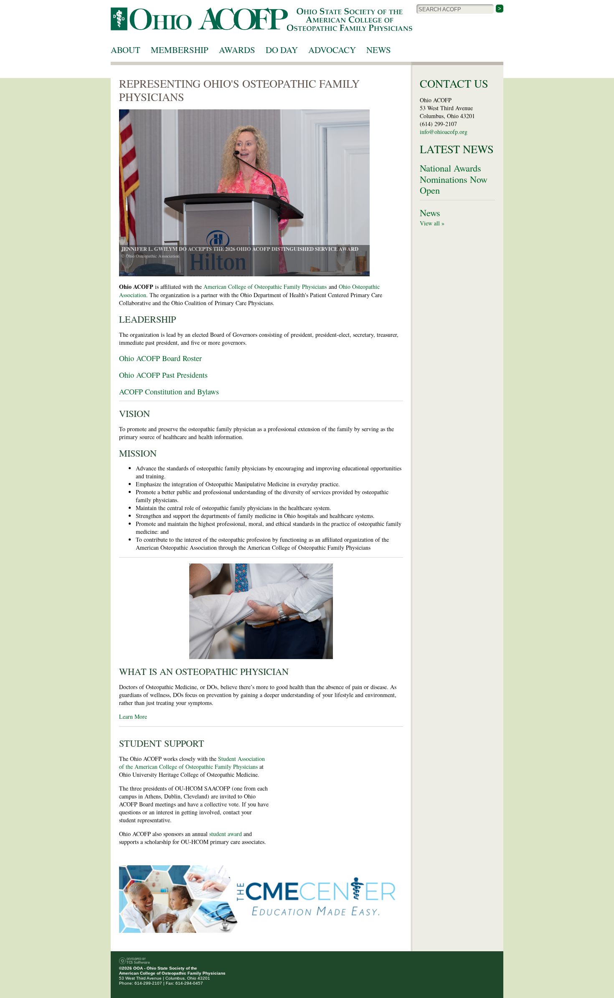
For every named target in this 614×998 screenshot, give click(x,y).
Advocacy (332, 50)
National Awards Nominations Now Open (453, 179)
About (125, 50)
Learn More (133, 716)
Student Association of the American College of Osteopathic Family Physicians (192, 763)
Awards (237, 50)
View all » (432, 223)
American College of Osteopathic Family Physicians (265, 287)
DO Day (282, 50)
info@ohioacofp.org (443, 132)
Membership (179, 50)
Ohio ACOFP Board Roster (160, 358)
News (378, 50)
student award (225, 834)
